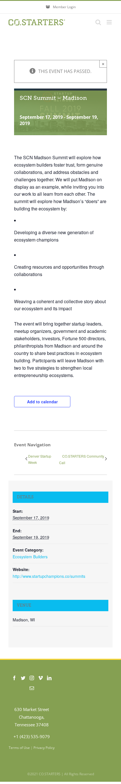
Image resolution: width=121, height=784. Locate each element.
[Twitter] (23, 678)
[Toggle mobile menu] (110, 22)
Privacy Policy (44, 747)
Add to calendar (42, 401)
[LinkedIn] (49, 678)
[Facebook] (14, 678)
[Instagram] (32, 678)
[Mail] (32, 688)
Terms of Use (19, 747)
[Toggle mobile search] (98, 22)
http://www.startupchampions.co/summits (49, 576)
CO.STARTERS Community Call (81, 459)
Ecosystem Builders (30, 556)
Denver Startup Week (39, 459)
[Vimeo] (40, 678)
